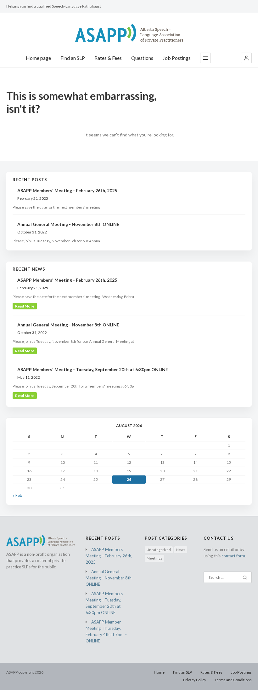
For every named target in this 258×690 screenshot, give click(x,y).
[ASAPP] (129, 33)
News (180, 550)
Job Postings (177, 58)
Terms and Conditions (233, 679)
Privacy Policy (194, 679)
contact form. (234, 555)
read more (24, 306)
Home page (38, 58)
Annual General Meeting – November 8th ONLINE (109, 578)
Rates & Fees (108, 58)
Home (159, 672)
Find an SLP (72, 58)
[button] (246, 58)
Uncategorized (159, 550)
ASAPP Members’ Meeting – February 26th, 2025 (109, 556)
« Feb (17, 495)
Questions (142, 58)
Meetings (154, 558)
